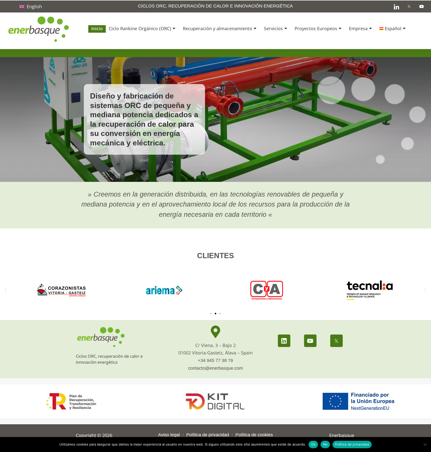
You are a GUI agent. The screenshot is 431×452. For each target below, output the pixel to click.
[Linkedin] (284, 341)
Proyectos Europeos (316, 28)
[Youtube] (310, 341)
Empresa (358, 28)
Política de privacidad (207, 434)
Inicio (97, 28)
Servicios (273, 28)
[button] (5, 290)
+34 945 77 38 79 (215, 360)
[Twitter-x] (336, 341)
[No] (424, 444)
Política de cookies (254, 434)
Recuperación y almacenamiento (217, 28)
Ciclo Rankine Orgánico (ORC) (140, 28)
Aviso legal (169, 434)
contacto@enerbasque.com (215, 368)
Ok (313, 444)
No (325, 444)
